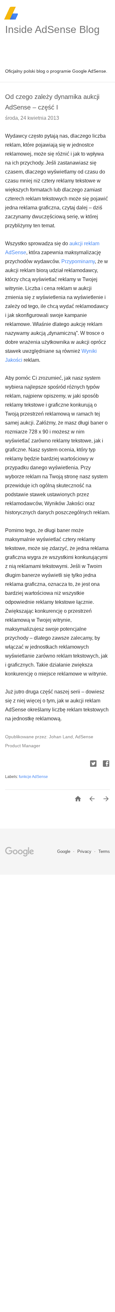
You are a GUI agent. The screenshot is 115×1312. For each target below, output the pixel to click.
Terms (104, 851)
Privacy (85, 851)
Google (64, 851)
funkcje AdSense (33, 776)
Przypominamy (78, 261)
